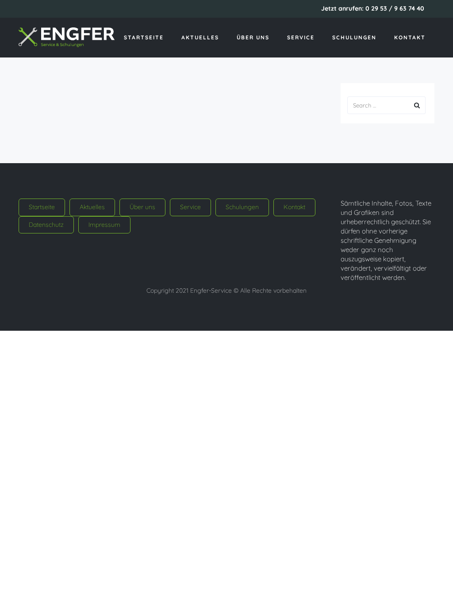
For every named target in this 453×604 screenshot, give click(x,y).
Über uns (253, 37)
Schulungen (354, 37)
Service (301, 37)
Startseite (144, 37)
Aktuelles (200, 37)
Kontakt (410, 37)
